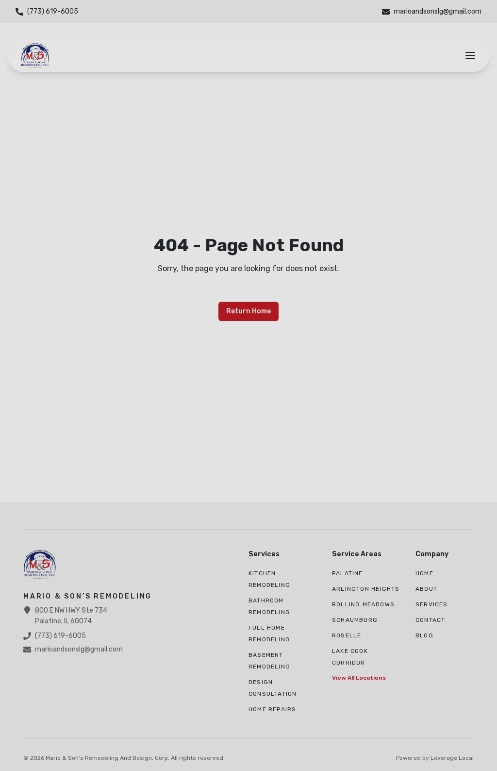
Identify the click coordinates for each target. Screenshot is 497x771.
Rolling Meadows (363, 604)
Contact (430, 620)
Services (431, 604)
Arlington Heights (365, 588)
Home (424, 573)
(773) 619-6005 (60, 636)
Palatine (347, 573)
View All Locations (359, 677)
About (426, 588)
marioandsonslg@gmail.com (79, 649)
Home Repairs (272, 709)
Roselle (346, 635)
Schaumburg (355, 620)
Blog (424, 635)
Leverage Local (452, 757)
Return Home (248, 311)
